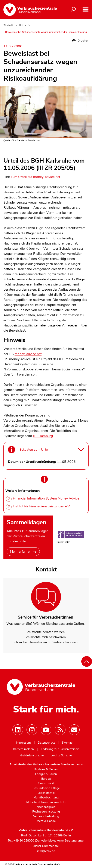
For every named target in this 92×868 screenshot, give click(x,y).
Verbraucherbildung (46, 816)
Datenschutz (46, 742)
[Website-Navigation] (85, 9)
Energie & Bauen (46, 774)
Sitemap (67, 742)
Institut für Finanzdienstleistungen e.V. (41, 506)
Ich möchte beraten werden (46, 632)
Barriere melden (23, 749)
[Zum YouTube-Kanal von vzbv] (46, 729)
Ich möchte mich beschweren (45, 637)
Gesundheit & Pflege (46, 788)
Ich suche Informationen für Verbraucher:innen (45, 642)
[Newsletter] (74, 729)
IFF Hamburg (43, 436)
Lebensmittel (46, 792)
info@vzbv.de (46, 851)
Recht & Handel (46, 821)
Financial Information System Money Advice (46, 498)
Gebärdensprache (32, 755)
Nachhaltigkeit (46, 806)
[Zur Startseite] (30, 9)
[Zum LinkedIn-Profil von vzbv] (17, 729)
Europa (46, 778)
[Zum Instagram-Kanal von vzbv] (32, 729)
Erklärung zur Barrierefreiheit (60, 749)
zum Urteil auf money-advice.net (35, 177)
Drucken (83, 41)
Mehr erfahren (20, 551)
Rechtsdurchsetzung (46, 811)
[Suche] (73, 9)
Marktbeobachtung (46, 797)
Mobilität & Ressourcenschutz (46, 802)
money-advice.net (28, 354)
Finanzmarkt (46, 783)
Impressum (23, 742)
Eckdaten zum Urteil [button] (34, 449)
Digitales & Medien (46, 769)
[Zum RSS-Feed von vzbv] (60, 729)
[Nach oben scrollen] (86, 661)
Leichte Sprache (61, 755)
